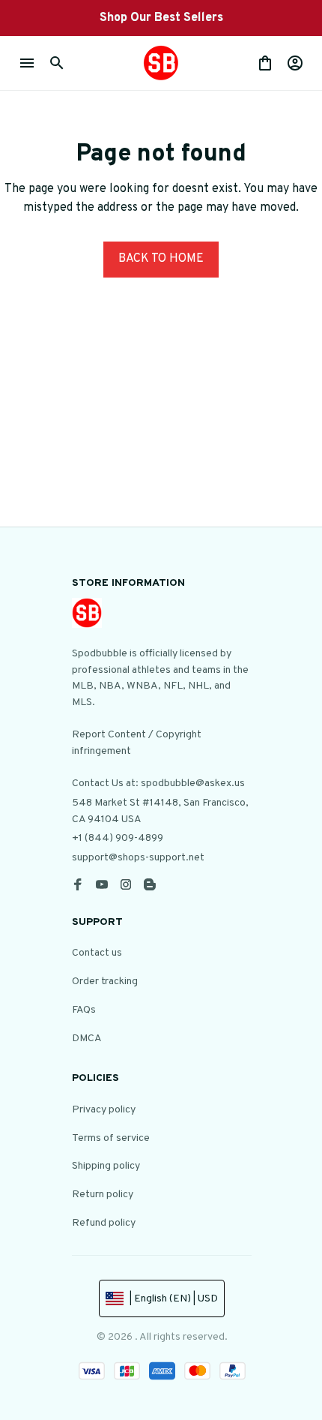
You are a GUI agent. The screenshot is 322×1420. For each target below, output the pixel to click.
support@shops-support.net (138, 857)
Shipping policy (106, 1166)
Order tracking (105, 981)
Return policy (102, 1194)
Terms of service (111, 1138)
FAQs (84, 1010)
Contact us (97, 953)
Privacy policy (104, 1109)
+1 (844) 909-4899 (117, 838)
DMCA (87, 1038)
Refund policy (104, 1223)
